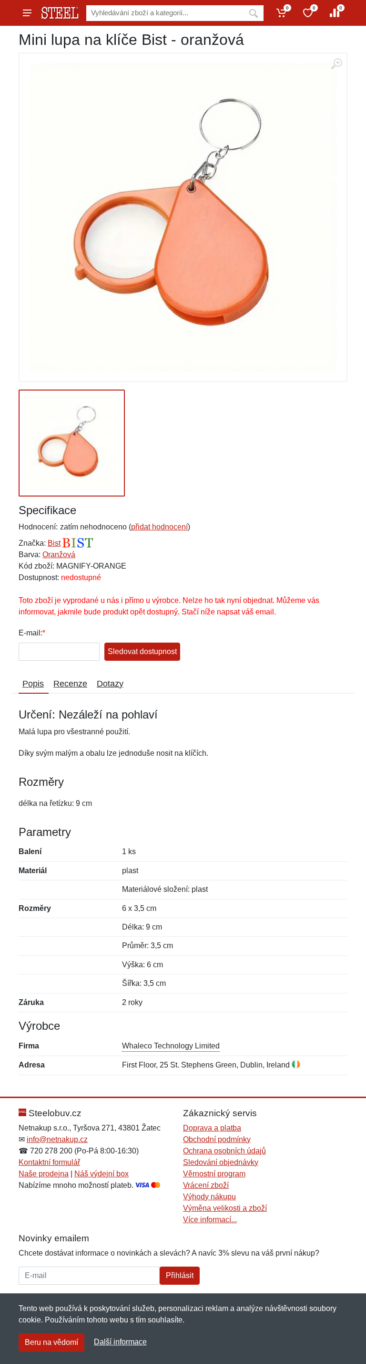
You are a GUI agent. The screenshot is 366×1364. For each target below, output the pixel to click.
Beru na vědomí (51, 1342)
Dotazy (110, 683)
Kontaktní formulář (49, 1162)
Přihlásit (179, 1275)
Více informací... (210, 1220)
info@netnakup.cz (57, 1139)
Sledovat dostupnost (142, 651)
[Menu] (27, 12)
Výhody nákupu (209, 1197)
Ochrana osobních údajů (224, 1151)
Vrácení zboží (206, 1185)
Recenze (70, 683)
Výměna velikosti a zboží (225, 1208)
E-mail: (30, 633)
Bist (54, 543)
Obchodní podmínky (217, 1139)
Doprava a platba (212, 1128)
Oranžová (58, 554)
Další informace (120, 1342)
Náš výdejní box (101, 1174)
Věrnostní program (214, 1174)
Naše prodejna (44, 1174)
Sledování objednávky (220, 1162)
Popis (33, 683)
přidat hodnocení (159, 527)
